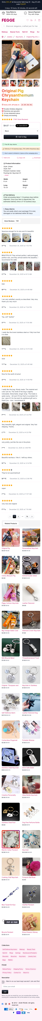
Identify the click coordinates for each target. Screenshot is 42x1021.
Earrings (18, 953)
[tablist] (21, 221)
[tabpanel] (21, 371)
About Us (26, 972)
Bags (4, 960)
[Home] (2, 37)
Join (5, 992)
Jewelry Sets (32, 956)
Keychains (19, 37)
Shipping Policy (18, 969)
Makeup (5, 32)
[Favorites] (27, 20)
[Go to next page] (32, 516)
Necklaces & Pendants (30, 953)
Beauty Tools (15, 32)
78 (27, 516)
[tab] (12, 221)
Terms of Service (31, 969)
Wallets (10, 960)
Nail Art (25, 32)
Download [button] (37, 158)
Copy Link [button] (22, 158)
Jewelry (9, 37)
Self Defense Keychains (10, 949)
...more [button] (6, 175)
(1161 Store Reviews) (20, 119)
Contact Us (17, 972)
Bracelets (5, 956)
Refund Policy (7, 969)
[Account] (35, 20)
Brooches (14, 956)
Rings (32, 32)
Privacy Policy (7, 972)
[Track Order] (31, 20)
